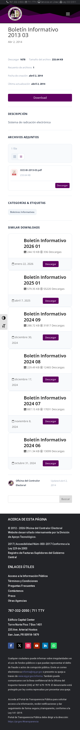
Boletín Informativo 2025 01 (45, 280)
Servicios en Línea (49, 2)
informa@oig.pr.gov (32, 672)
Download (40, 97)
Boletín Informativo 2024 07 (45, 401)
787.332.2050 (16, 2)
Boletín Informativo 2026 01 (45, 243)
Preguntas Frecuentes (21, 585)
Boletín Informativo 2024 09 (45, 317)
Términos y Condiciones (23, 581)
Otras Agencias (17, 600)
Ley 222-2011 (69, 2)
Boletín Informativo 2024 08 (45, 358)
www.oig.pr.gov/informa (30, 676)
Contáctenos (15, 590)
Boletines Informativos (22, 212)
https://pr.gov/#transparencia (23, 721)
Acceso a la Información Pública (28, 576)
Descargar (62, 185)
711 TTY (32, 2)
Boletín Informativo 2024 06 (45, 442)
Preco (11, 595)
